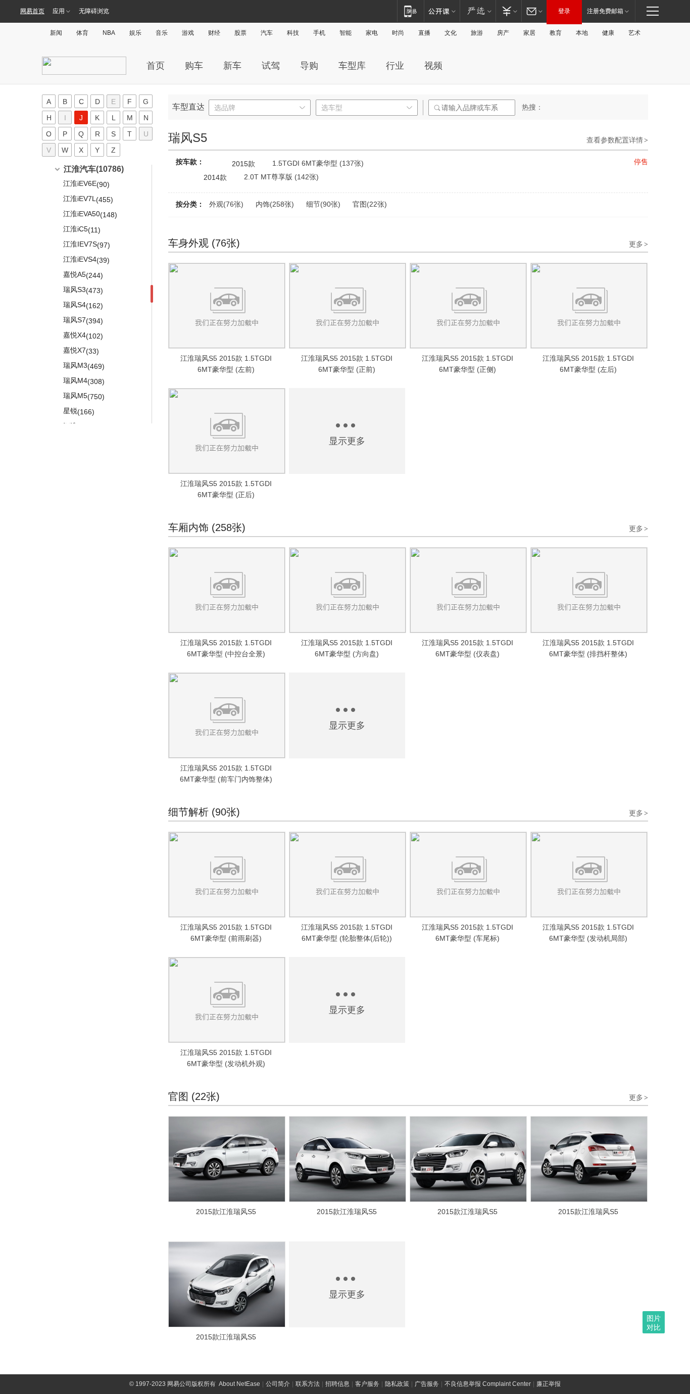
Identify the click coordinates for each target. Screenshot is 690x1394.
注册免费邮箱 (605, 11)
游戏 (188, 32)
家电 (372, 32)
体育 (82, 32)
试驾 (271, 66)
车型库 (352, 66)
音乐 (162, 32)
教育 (556, 32)
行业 (395, 66)
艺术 (634, 32)
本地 (582, 32)
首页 (155, 66)
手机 (319, 32)
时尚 (398, 32)
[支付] (508, 11)
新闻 (56, 32)
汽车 (267, 32)
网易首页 (32, 11)
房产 (503, 32)
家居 (529, 32)
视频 (433, 66)
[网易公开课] (442, 11)
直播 (424, 32)
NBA (109, 32)
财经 (214, 32)
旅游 (477, 32)
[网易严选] (478, 11)
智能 (345, 32)
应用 (59, 11)
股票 (240, 32)
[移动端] (410, 11)
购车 (194, 66)
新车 (232, 66)
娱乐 (135, 32)
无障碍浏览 (94, 11)
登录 (564, 11)
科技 (293, 32)
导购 (309, 66)
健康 (608, 32)
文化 (451, 32)
